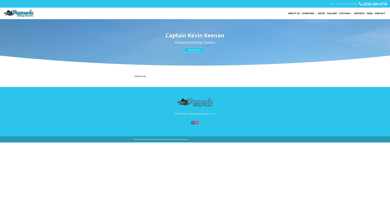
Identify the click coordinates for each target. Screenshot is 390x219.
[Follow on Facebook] (193, 122)
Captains (344, 14)
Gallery (332, 14)
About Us (294, 14)
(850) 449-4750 (375, 4)
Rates (321, 14)
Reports (359, 14)
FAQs (370, 14)
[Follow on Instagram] (197, 122)
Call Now (195, 50)
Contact (380, 14)
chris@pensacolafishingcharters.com (201, 114)
